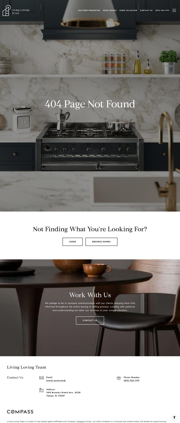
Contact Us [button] (90, 320)
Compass (80, 421)
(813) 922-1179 (131, 380)
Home (72, 242)
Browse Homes (101, 242)
